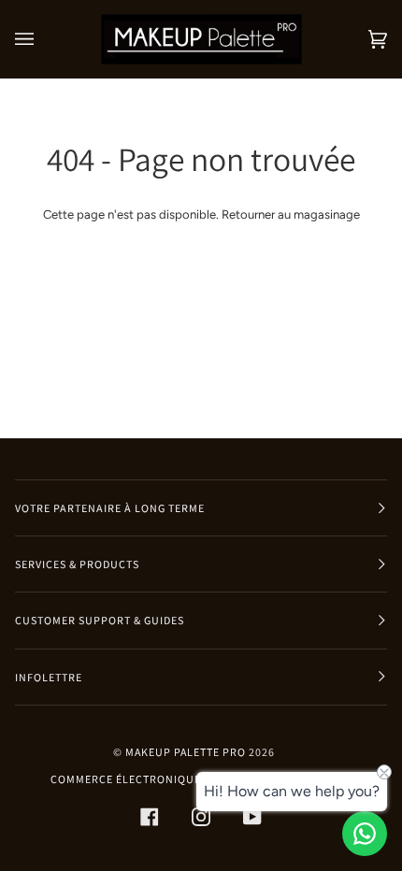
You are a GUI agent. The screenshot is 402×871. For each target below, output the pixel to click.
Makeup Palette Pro (185, 752)
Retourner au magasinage (291, 214)
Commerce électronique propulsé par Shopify (193, 779)
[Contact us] (364, 833)
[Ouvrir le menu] (43, 39)
